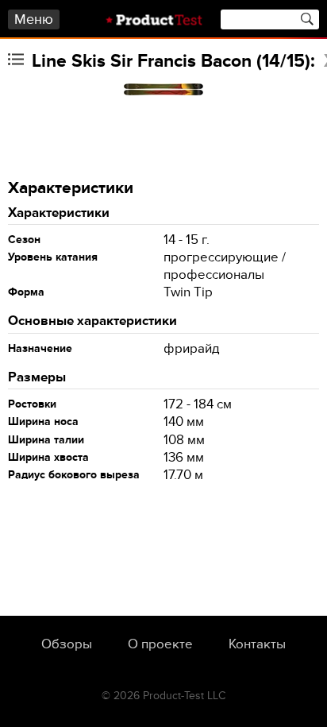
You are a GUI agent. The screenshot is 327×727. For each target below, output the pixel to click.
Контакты (257, 644)
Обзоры (66, 644)
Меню (33, 19)
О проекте (160, 644)
